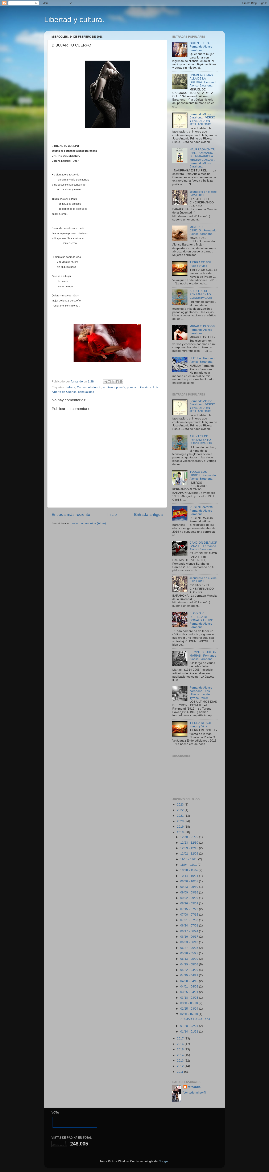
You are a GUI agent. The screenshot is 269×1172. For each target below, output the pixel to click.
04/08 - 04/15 (189, 981)
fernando (194, 1086)
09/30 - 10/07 (189, 881)
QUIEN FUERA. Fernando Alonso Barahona (201, 47)
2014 (181, 1055)
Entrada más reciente (70, 514)
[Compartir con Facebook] (117, 382)
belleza (70, 387)
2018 (181, 832)
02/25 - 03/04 (189, 1008)
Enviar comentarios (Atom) (88, 523)
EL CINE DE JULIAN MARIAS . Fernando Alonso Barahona (203, 656)
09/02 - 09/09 (189, 898)
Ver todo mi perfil (194, 1092)
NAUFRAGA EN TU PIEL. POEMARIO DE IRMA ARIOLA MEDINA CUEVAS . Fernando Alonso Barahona (202, 158)
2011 (180, 1071)
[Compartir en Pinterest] (121, 382)
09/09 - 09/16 (189, 892)
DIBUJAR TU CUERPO (194, 1019)
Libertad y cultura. (74, 19)
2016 (181, 1044)
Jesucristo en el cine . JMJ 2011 (203, 193)
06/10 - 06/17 (189, 936)
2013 (181, 1060)
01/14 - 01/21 (189, 1031)
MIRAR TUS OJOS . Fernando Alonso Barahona (203, 330)
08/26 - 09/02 (189, 903)
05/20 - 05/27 (189, 953)
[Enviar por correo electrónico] (105, 382)
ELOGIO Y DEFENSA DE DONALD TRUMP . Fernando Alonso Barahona (202, 620)
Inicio (112, 514)
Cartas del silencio (89, 387)
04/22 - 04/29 (189, 970)
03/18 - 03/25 (189, 997)
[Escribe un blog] (109, 382)
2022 (181, 810)
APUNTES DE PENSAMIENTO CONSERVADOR (201, 294)
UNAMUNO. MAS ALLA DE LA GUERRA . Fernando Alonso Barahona (203, 80)
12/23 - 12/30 (189, 842)
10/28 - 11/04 (189, 870)
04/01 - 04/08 (189, 986)
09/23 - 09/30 (189, 886)
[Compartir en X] (113, 382)
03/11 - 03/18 (189, 1003)
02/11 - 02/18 (189, 1014)
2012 (181, 1066)
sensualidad (86, 391)
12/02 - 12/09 (189, 853)
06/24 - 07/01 (189, 925)
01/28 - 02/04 (189, 1025)
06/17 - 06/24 (189, 931)
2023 (181, 804)
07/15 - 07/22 (189, 909)
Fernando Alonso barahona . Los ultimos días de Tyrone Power (201, 692)
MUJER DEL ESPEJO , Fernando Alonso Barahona (203, 230)
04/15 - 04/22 (189, 975)
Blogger (163, 1161)
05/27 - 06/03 (189, 947)
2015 (181, 1049)
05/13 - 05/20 (189, 958)
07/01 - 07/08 (189, 920)
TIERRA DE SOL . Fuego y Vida (201, 264)
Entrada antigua (148, 514)
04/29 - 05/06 (189, 964)
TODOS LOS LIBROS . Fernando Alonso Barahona (203, 475)
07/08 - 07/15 (189, 914)
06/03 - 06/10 (189, 942)
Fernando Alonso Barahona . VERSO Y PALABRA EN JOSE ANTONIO (202, 119)
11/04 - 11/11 (189, 864)
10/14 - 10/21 (189, 875)
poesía (120, 387)
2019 (181, 826)
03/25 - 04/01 (189, 992)
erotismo (109, 387)
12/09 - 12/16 (189, 848)
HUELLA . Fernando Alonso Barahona (203, 360)
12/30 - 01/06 (189, 837)
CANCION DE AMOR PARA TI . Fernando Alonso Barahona (203, 546)
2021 (181, 815)
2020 (181, 821)
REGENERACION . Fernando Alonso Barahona (202, 511)
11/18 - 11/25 (189, 859)
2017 (181, 1038)
